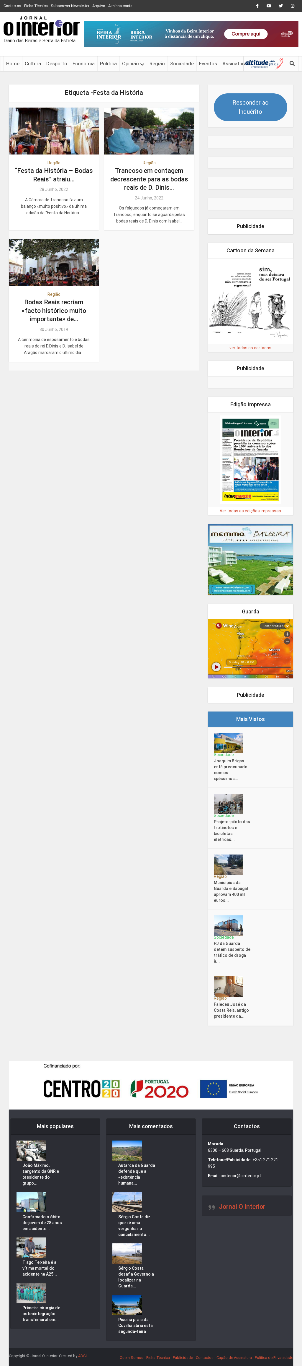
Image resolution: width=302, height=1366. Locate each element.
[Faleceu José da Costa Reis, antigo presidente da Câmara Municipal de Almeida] (230, 986)
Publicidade (183, 1357)
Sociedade (182, 63)
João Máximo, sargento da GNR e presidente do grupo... (40, 1174)
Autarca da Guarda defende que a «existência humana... (136, 1174)
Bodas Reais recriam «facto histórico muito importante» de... (54, 310)
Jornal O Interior (242, 1206)
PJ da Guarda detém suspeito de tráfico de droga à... (232, 952)
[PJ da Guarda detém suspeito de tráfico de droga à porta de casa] (230, 925)
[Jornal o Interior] (42, 26)
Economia (84, 63)
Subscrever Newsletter (70, 6)
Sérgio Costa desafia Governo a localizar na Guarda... (136, 1277)
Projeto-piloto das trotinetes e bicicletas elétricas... (232, 830)
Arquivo (98, 6)
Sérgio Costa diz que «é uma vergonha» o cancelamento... (134, 1225)
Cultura (33, 63)
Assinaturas (235, 63)
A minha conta (120, 6)
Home (12, 63)
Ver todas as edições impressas (250, 511)
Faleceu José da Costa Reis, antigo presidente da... (231, 1010)
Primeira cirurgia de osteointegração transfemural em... (41, 1313)
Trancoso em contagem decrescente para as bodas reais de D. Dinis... (149, 179)
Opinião (130, 63)
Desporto (56, 63)
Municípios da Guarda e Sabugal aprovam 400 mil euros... (231, 891)
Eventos (208, 63)
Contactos (12, 6)
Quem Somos (131, 1357)
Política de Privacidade (274, 1357)
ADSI (82, 1356)
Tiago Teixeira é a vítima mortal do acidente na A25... (39, 1268)
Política (108, 63)
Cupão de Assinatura (234, 1357)
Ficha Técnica (36, 6)
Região (157, 63)
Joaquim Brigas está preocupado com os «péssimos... (230, 769)
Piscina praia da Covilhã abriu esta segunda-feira (135, 1325)
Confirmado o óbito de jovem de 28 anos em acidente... (42, 1222)
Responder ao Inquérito (250, 107)
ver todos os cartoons (250, 347)
